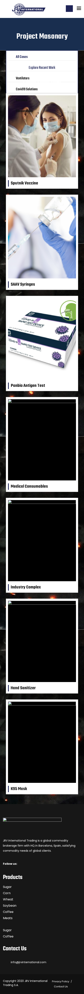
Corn (7, 893)
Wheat (8, 899)
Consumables (24, 111)
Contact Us (61, 986)
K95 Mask (19, 789)
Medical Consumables (29, 486)
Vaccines (21, 100)
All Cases (22, 57)
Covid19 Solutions (27, 89)
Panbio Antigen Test (28, 385)
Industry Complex (26, 587)
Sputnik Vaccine (24, 183)
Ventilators (22, 78)
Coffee (8, 912)
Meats (8, 918)
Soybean (9, 905)
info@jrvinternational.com (28, 962)
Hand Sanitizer (23, 688)
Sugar (7, 887)
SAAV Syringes (23, 284)
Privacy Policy (60, 981)
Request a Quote (69, 8)
